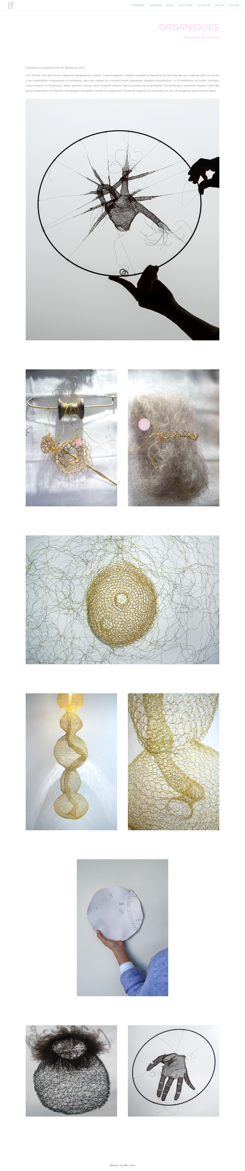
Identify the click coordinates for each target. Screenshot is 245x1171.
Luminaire (138, 5)
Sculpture (186, 5)
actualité (203, 5)
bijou (170, 5)
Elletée (234, 5)
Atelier (220, 5)
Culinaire (155, 5)
